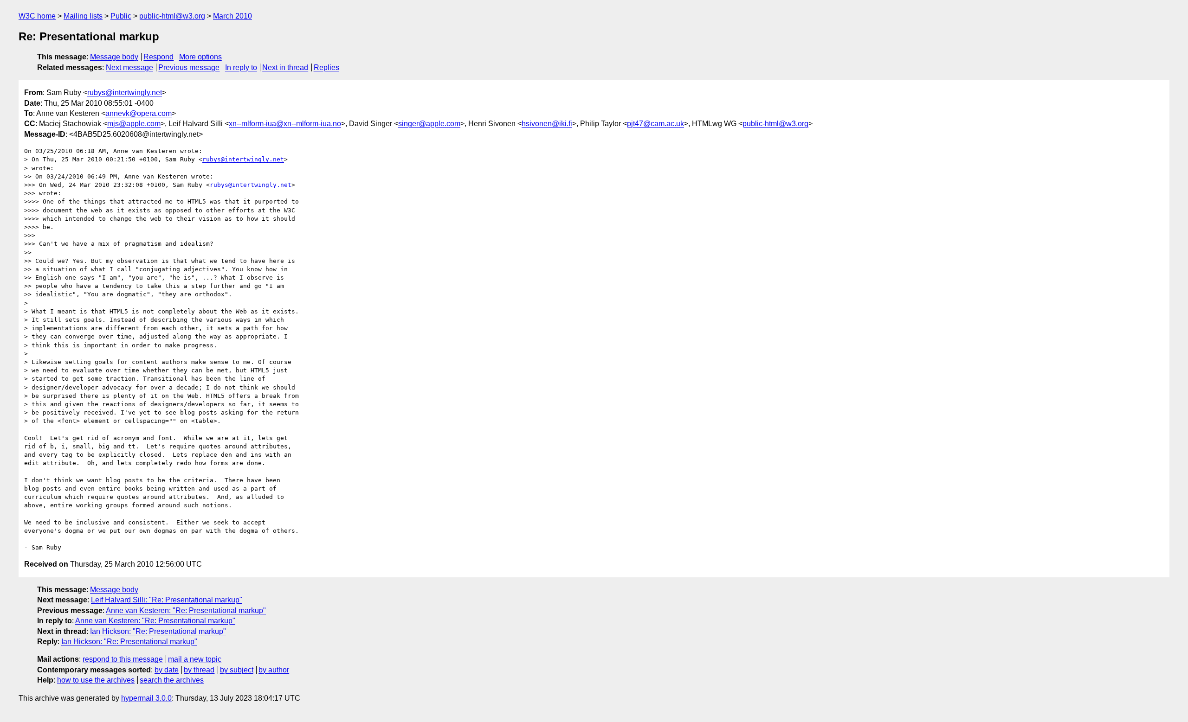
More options (200, 57)
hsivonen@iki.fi (547, 124)
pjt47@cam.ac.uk (655, 124)
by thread (199, 670)
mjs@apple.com (134, 124)
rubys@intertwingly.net (124, 92)
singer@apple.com (429, 124)
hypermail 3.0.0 (146, 698)
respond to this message (123, 659)
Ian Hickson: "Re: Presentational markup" (158, 631)
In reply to (241, 67)
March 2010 (232, 16)
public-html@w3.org (172, 16)
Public (120, 16)
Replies (326, 67)
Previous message (189, 67)
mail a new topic (194, 659)
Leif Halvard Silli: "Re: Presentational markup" (166, 600)
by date (167, 670)
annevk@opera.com (138, 113)
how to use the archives (96, 680)
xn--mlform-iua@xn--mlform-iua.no (285, 124)
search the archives (172, 680)
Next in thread (285, 67)
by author (273, 670)
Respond (158, 57)
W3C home (37, 16)
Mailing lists (83, 16)
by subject (236, 670)
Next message (129, 67)
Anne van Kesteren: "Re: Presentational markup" (186, 610)
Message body (114, 57)
